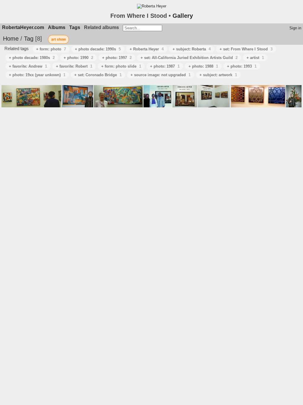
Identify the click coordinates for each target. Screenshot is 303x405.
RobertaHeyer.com (23, 27)
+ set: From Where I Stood (246, 49)
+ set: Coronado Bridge (98, 75)
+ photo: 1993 (242, 66)
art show (58, 39)
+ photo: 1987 (165, 66)
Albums (56, 27)
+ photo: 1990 (78, 57)
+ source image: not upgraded (160, 75)
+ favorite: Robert (74, 66)
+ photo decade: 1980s (32, 57)
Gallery (183, 15)
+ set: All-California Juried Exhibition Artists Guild (189, 57)
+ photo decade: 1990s (98, 49)
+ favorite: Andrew (28, 66)
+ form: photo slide (121, 66)
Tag (28, 38)
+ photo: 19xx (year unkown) (37, 75)
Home (11, 38)
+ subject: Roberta (192, 49)
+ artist (255, 57)
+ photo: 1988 (203, 66)
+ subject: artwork (218, 75)
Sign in (295, 28)
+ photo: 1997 (117, 57)
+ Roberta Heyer (147, 49)
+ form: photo (51, 49)
